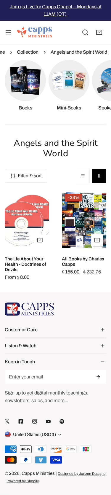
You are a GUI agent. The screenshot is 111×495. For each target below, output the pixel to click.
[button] (99, 33)
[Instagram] (34, 421)
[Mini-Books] (69, 80)
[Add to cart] (97, 240)
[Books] (25, 80)
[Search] (85, 33)
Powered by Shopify (23, 481)
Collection (27, 52)
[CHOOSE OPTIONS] (40, 240)
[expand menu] (8, 32)
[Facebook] (21, 421)
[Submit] (98, 376)
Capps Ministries (38, 473)
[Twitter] (7, 421)
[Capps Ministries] (34, 32)
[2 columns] (99, 176)
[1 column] (83, 176)
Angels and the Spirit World (79, 52)
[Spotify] (62, 421)
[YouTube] (48, 421)
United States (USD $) (34, 434)
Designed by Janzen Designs (81, 474)
